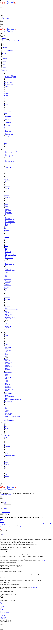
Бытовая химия (9, 523)
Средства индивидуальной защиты (24, 523)
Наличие (3, 534)
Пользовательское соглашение (4, 612)
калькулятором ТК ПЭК (34, 587)
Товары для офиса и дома (46, 523)
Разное (5, 524)
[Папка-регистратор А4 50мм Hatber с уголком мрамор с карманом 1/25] (10, 526)
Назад (5, 503)
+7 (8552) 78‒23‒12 (3, 38)
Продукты (30, 523)
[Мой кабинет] (0, 495)
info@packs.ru (3, 618)
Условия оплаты (2, 615)
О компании (2, 606)
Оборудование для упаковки (36, 523)
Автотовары (41, 523)
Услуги (1, 603)
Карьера (1, 608)
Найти (1, 624)
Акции (1, 602)
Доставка (3, 536)
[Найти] (1, 7)
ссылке (11, 588)
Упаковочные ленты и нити (15, 523)
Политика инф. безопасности (4, 611)
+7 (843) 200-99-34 (42, 560)
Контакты (1, 609)
